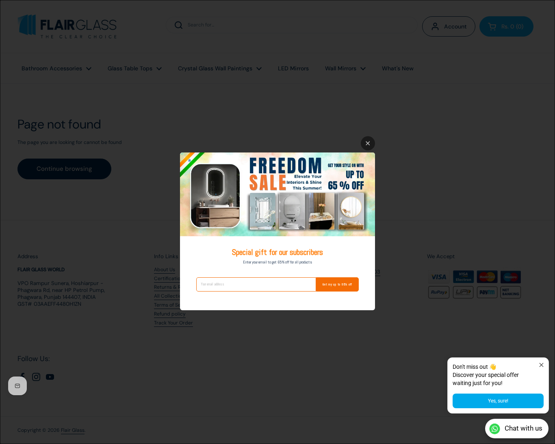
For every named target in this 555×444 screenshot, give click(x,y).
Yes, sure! (498, 401)
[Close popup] (541, 365)
